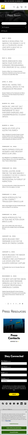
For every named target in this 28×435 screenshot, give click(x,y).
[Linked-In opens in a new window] (21, 403)
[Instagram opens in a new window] (10, 403)
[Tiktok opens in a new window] (3, 403)
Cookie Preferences (14, 423)
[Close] (26, 412)
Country (5, 378)
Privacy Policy (8, 420)
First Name (6, 361)
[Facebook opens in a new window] (14, 403)
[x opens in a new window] (18, 403)
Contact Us (13, 341)
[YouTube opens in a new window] (6, 403)
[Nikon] (3, 7)
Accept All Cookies (14, 432)
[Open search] (14, 7)
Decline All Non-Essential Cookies (14, 428)
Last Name (6, 367)
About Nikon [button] (7, 410)
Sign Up (15, 394)
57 (19, 303)
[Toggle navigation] (25, 7)
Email (4, 372)
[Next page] (22, 304)
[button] (2, 1)
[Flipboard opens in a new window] (25, 403)
